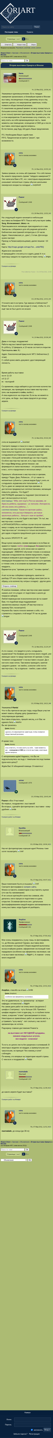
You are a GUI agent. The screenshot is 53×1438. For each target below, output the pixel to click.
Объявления (24, 53)
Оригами (15, 53)
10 (50, 844)
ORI (23, 10)
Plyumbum (19, 48)
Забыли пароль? (20, 1434)
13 (50, 986)
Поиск (36, 27)
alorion (38, 48)
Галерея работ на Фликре (11, 817)
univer (33, 48)
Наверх (27, 1413)
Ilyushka (22, 828)
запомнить (38, 1430)
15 (50, 1127)
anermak (27, 48)
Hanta (21, 73)
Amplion (22, 920)
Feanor (21, 197)
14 (50, 1088)
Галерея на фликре (9, 266)
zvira (21, 153)
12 (50, 936)
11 (50, 880)
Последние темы (40, 2)
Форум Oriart (5, 53)
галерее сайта (30, 887)
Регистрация (34, 1434)
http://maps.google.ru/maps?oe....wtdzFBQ (26, 247)
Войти (45, 2)
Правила (30, 32)
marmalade (23, 1072)
